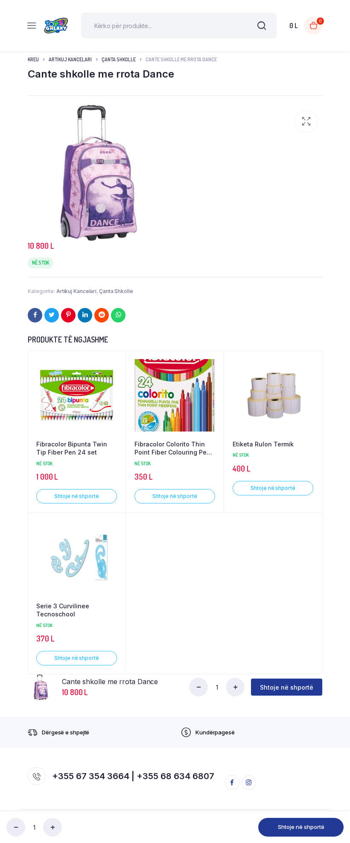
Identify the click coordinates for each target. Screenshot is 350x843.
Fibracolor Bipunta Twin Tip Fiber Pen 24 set (71, 448)
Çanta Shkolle (119, 59)
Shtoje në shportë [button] (76, 496)
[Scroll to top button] (336, 808)
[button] (306, 121)
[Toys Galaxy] (56, 26)
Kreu (33, 59)
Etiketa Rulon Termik (263, 444)
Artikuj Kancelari (70, 59)
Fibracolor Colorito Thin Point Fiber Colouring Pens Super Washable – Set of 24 (174, 448)
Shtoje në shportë (301, 826)
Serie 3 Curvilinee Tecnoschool (62, 610)
